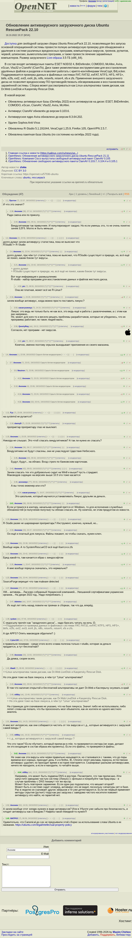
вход (99, 1)
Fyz (11, 413)
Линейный (94, 194)
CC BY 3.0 (20, 170)
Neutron (21, 370)
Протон (12, 200)
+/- (103, 194)
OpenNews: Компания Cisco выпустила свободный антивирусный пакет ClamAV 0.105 (59, 158)
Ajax (71, 194)
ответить (40, 200)
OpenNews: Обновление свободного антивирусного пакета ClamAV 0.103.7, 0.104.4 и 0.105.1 (62, 161)
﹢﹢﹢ (48, 200)
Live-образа (54, 57)
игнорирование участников (102, 833)
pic (23, 286)
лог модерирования (123, 833)
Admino (18, 602)
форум (91, 5)
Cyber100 (14, 640)
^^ (46, 211)
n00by (17, 695)
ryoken (13, 619)
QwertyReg (24, 326)
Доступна (11, 43)
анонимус (23, 482)
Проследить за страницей (16, 934)
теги (99, 5)
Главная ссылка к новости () (43, 153)
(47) (21, 194)
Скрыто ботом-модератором (48, 355)
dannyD (17, 423)
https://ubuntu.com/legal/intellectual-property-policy (43, 824)
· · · (55, 200)
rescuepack (38, 177)
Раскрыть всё (114, 194)
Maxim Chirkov (122, 932)
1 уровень (81, 194)
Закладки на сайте (12, 932)
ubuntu (26, 177)
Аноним (18, 211)
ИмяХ (12, 668)
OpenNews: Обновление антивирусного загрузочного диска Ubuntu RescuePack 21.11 (58, 155)
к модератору (69, 200)
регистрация (108, 1)
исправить (112, 149)
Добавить (93, 934)
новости (74, 5)
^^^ (50, 211)
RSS (126, 194)
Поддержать (107, 934)
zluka (23, 167)
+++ (83, 5)
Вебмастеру (123, 934)
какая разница (25, 308)
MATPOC (14, 818)
